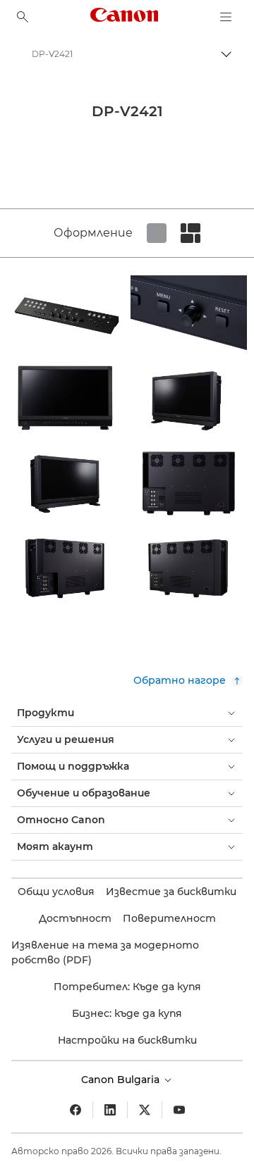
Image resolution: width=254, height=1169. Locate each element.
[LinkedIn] (110, 1109)
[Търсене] (22, 17)
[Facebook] (75, 1109)
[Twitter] (144, 1109)
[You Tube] (179, 1109)
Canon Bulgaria (121, 1079)
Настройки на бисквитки (127, 1040)
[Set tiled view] (157, 233)
